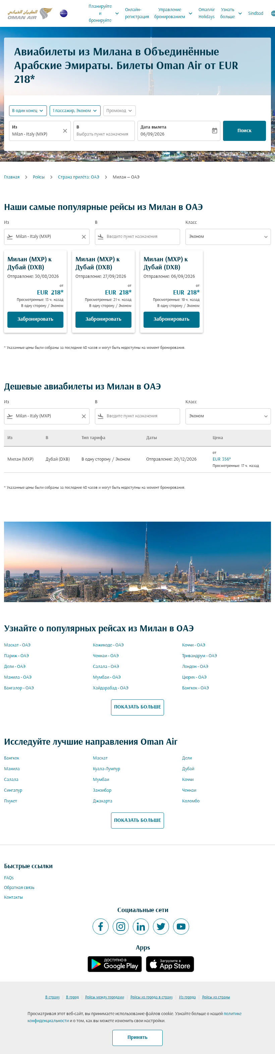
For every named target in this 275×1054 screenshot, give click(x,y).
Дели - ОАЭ (14, 666)
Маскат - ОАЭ (17, 645)
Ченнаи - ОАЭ (106, 655)
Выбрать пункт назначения (102, 134)
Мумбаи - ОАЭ (107, 677)
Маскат (100, 758)
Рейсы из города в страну (151, 997)
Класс (191, 222)
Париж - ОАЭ (16, 655)
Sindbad (255, 13)
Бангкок (11, 758)
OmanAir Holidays (207, 13)
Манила (12, 769)
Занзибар (102, 790)
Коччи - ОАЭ (193, 645)
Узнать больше (231, 13)
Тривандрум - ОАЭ (199, 655)
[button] (75, 110)
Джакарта (102, 801)
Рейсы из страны (216, 997)
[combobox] (47, 236)
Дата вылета (153, 127)
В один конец (24, 110)
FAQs (9, 878)
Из (14, 127)
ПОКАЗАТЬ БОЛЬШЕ (137, 707)
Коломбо (191, 801)
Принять (137, 1037)
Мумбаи (101, 779)
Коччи (188, 779)
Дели (187, 758)
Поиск (244, 131)
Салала (11, 779)
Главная (11, 177)
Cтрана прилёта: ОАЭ (78, 177)
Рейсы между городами (104, 997)
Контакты (13, 897)
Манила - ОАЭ (18, 677)
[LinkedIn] (141, 926)
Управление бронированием (174, 13)
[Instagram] (121, 926)
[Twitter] (161, 926)
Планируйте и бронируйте (104, 13)
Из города (187, 997)
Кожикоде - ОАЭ (108, 645)
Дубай (188, 769)
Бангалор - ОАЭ (19, 688)
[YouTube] (181, 926)
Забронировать (35, 319)
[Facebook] (101, 926)
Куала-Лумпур (106, 769)
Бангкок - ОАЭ (195, 688)
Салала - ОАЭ (106, 666)
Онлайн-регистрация (137, 13)
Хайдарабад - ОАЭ (110, 688)
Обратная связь (19, 887)
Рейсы (39, 177)
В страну (52, 997)
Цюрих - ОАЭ (194, 677)
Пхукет (10, 801)
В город (72, 997)
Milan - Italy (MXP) (29, 134)
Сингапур (13, 790)
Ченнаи (189, 790)
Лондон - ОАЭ (195, 666)
